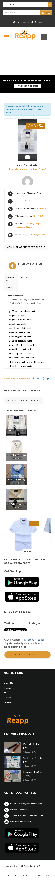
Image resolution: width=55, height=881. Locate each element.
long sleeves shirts (17, 323)
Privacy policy (43, 875)
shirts (30, 349)
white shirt (14, 366)
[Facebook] (33, 378)
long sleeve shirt (27, 311)
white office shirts (35, 361)
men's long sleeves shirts (20, 340)
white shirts (26, 366)
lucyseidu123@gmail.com (34, 234)
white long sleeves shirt (20, 353)
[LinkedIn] (48, 378)
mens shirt (32, 345)
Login (40, 22)
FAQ (6, 692)
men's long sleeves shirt (20, 336)
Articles (7, 697)
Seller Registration (27, 654)
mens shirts (14, 349)
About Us (8, 683)
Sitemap (7, 702)
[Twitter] (38, 378)
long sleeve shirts (17, 315)
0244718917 (25, 201)
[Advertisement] (27, 50)
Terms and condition (19, 875)
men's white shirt (17, 345)
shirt (24, 349)
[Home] (22, 35)
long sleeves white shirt (20, 328)
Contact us (9, 688)
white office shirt (17, 361)
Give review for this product (24, 400)
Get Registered (25, 22)
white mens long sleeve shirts (22, 357)
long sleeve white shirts (20, 319)
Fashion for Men (28, 86)
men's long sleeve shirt (19, 332)
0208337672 (43, 208)
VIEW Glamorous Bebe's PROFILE (26, 247)
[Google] (43, 378)
